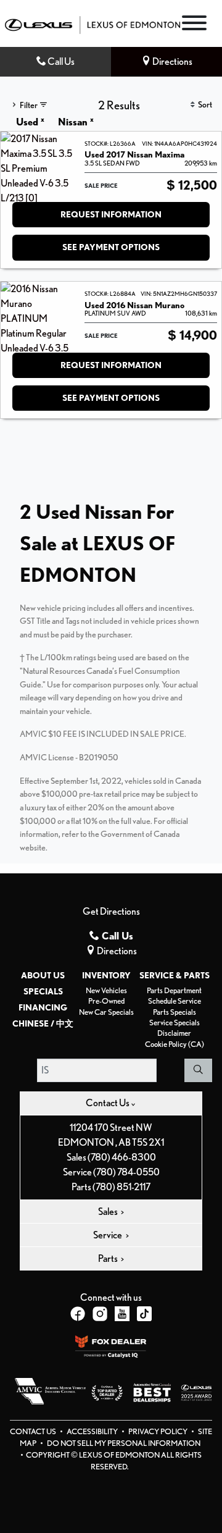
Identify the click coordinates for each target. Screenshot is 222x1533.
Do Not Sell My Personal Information (123, 1443)
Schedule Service (174, 1001)
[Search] (198, 1070)
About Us (43, 975)
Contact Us (33, 1431)
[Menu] (194, 25)
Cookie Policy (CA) (174, 1044)
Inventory (106, 975)
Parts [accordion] (108, 1258)
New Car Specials (106, 1012)
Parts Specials (174, 1012)
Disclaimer (174, 1033)
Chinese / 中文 (42, 1023)
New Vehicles (106, 990)
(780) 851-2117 (121, 1187)
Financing (42, 1007)
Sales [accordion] (108, 1211)
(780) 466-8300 (122, 1157)
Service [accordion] (108, 1235)
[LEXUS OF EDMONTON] (92, 24)
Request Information (111, 214)
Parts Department (174, 990)
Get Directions (111, 911)
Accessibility (93, 1431)
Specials (43, 991)
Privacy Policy (158, 1431)
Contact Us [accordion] (108, 1103)
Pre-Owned (106, 1001)
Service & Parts (174, 975)
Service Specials (174, 1022)
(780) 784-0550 (126, 1172)
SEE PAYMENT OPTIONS (111, 247)
